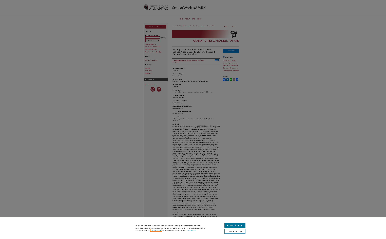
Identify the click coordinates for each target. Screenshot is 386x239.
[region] (193, 228)
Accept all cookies (235, 225)
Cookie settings (156, 230)
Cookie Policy (191, 230)
